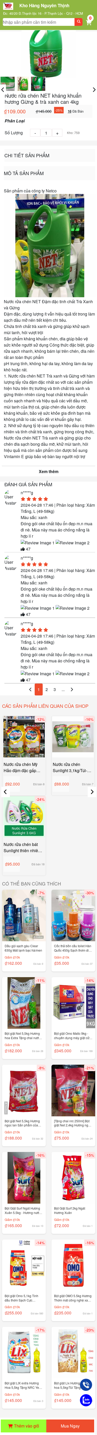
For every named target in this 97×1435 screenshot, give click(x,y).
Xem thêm (48, 471)
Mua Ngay (70, 1426)
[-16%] (73, 736)
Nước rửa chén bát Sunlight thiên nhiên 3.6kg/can (22, 847)
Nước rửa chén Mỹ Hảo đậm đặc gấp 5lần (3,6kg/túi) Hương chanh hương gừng (23, 767)
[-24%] (24, 816)
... (63, 689)
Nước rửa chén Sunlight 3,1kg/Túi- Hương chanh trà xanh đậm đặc (70, 767)
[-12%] (24, 736)
